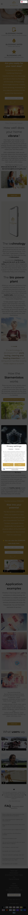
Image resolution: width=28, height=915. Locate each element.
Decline (8, 464)
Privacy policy (12, 467)
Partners (17, 449)
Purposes (11, 449)
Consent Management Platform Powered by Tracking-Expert (15, 469)
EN (24, 1)
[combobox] (24, 1)
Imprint (17, 467)
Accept (19, 464)
